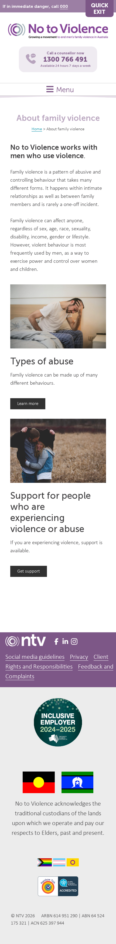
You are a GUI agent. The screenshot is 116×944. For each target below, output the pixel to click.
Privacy (79, 657)
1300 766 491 (65, 59)
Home (37, 129)
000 (64, 6)
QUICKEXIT (99, 8)
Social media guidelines (34, 657)
